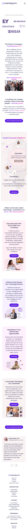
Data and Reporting (14, 504)
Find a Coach (14, 519)
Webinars (14, 526)
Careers (14, 479)
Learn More (19, 161)
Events (14, 494)
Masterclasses (14, 491)
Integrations (14, 508)
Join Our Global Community (14, 121)
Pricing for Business (14, 509)
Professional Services (14, 506)
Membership (14, 489)
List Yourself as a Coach (14, 516)
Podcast (14, 527)
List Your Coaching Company (14, 518)
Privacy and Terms (14, 483)
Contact (14, 481)
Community (14, 496)
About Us (14, 478)
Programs (14, 493)
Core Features (14, 503)
